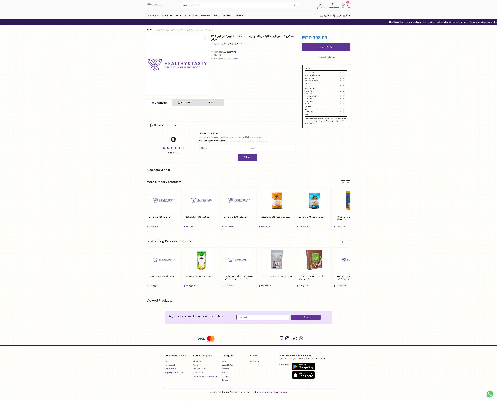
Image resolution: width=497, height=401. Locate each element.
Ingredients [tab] (187, 102)
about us (197, 361)
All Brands (254, 361)
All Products (167, 15)
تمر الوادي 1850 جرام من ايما (235, 217)
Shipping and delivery (174, 373)
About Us (226, 15)
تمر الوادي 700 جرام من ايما (160, 217)
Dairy (224, 361)
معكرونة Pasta (232, 59)
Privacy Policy (199, 369)
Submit (247, 157)
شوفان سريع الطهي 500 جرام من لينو (276, 217)
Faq (166, 361)
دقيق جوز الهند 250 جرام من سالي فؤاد (276, 276)
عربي (338, 15)
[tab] (160, 102)
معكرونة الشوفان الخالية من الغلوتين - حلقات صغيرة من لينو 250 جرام (238, 277)
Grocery (225, 369)
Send (306, 317)
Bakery (225, 380)
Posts (195, 365)
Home (149, 30)
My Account (170, 365)
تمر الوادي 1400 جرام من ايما (197, 217)
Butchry (225, 373)
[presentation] (343, 182)
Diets (215, 15)
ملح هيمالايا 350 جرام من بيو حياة (161, 276)
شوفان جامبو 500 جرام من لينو (311, 217)
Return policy (170, 369)
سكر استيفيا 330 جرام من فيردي (199, 276)
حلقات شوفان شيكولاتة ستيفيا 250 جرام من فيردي (312, 277)
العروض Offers (227, 365)
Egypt (326, 15)
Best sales (205, 15)
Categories (152, 15)
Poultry (225, 376)
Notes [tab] (211, 102)
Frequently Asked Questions (205, 376)
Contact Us (239, 15)
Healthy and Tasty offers (187, 15)
